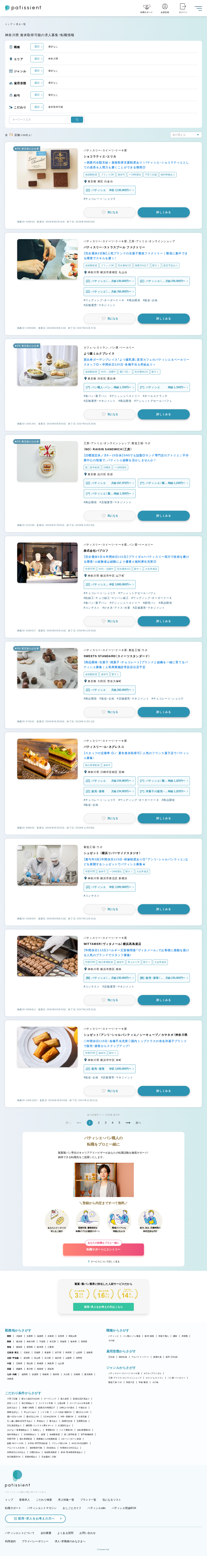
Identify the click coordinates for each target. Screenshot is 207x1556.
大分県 (66, 1374)
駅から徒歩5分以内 (30, 1399)
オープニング (50, 1399)
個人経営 (64, 1399)
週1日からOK (82, 1412)
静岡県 (30, 1347)
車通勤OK (50, 1430)
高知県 (51, 1369)
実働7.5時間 (28, 1408)
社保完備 (82, 1416)
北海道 (27, 1352)
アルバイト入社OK (16, 1448)
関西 (9, 1336)
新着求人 (24, 1499)
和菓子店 (130, 1382)
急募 (43, 1434)
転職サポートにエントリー (103, 1247)
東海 (9, 1347)
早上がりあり (30, 1412)
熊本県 (56, 1374)
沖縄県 (10, 1379)
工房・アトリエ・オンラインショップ (125, 1378)
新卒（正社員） (172, 1357)
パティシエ (113, 1336)
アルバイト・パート (140, 1357)
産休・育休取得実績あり (72, 1452)
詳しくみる (163, 212)
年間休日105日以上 (69, 1448)
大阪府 (19, 1336)
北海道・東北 (13, 1352)
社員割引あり (64, 1425)
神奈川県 (31, 1341)
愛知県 (19, 1347)
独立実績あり (28, 1403)
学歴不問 (11, 1439)
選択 (37, 46)
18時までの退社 (66, 1408)
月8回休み (51, 1448)
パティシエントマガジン (42, 1508)
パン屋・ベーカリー (176, 1378)
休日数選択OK (14, 1457)
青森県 (47, 1352)
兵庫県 (30, 1336)
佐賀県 (35, 1374)
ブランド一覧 (88, 1499)
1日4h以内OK (49, 1416)
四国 (9, 1369)
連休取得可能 (36, 1448)
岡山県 (30, 1363)
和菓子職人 (163, 1336)
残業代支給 (67, 1421)
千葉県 (42, 1341)
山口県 (61, 1363)
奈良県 (61, 1336)
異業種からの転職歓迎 (46, 1439)
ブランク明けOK (59, 1443)
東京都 (19, 1341)
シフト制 (44, 1412)
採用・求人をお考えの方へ (36, 1518)
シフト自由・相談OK (62, 1412)
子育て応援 (12, 1399)
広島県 (19, 1363)
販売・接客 (149, 1336)
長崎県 (45, 1374)
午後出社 (83, 1408)
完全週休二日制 (48, 1457)
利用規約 (10, 1541)
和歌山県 (73, 1336)
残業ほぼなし (13, 1412)
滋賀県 (40, 1336)
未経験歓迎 (55, 1434)
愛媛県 (19, 1369)
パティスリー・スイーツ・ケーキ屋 (123, 1373)
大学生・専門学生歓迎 (38, 1443)
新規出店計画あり (81, 1399)
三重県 (51, 1347)
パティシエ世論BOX (124, 1508)
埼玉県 (53, 1341)
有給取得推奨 (50, 1452)
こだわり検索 (44, 1499)
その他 (111, 1340)
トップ (9, 24)
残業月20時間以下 (46, 1408)
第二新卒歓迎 (70, 1434)
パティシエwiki (97, 1508)
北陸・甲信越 (13, 1358)
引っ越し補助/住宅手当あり (20, 1421)
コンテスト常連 (45, 1403)
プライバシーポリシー (35, 1541)
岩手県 (58, 1352)
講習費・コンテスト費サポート (40, 1425)
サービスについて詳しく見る (105, 1261)
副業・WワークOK (15, 1443)
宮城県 (37, 1352)
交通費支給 (82, 1421)
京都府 (51, 1336)
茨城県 (63, 1341)
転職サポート (13, 1508)
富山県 (37, 1358)
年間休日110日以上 (16, 1452)
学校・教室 (143, 1382)
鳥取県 (51, 1363)
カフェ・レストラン (154, 1378)
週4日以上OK (32, 1416)
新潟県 (27, 1358)
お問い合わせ (87, 1533)
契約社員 (123, 1357)
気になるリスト (111, 1499)
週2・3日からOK (14, 1416)
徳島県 (40, 1369)
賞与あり (53, 1421)
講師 (175, 1336)
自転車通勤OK (84, 1430)
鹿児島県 (88, 1374)
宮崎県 (77, 1374)
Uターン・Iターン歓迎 (71, 1439)
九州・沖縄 (12, 1374)
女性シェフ (12, 1403)
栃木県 (74, 1341)
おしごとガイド (72, 1508)
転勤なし (37, 1430)
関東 (9, 1341)
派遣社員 (157, 1357)
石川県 (47, 1358)
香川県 (30, 1369)
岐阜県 (40, 1347)
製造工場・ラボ (115, 1382)
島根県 (40, 1363)
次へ (139, 1122)
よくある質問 (65, 1533)
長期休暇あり (31, 1457)
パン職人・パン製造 (131, 1336)
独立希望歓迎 (26, 1439)
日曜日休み (35, 1452)
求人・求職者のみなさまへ (70, 1541)
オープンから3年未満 (80, 1403)
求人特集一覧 (66, 1499)
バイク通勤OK (66, 1430)
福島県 (90, 1352)
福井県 (58, 1358)
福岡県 (25, 1374)
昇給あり (41, 1421)
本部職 (185, 1336)
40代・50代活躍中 (80, 1443)
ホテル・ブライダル (152, 1373)
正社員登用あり (14, 1425)
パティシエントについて (20, 1533)
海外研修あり (13, 1434)
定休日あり (12, 1408)
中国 (9, 1363)
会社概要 (46, 1533)
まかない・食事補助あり (18, 1430)
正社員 (111, 1357)
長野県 (79, 1358)
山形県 (79, 1352)
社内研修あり (30, 1434)
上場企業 (61, 1403)
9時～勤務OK (67, 1416)
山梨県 (68, 1358)
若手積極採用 (87, 1434)
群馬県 (84, 1341)
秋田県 (68, 1352)
